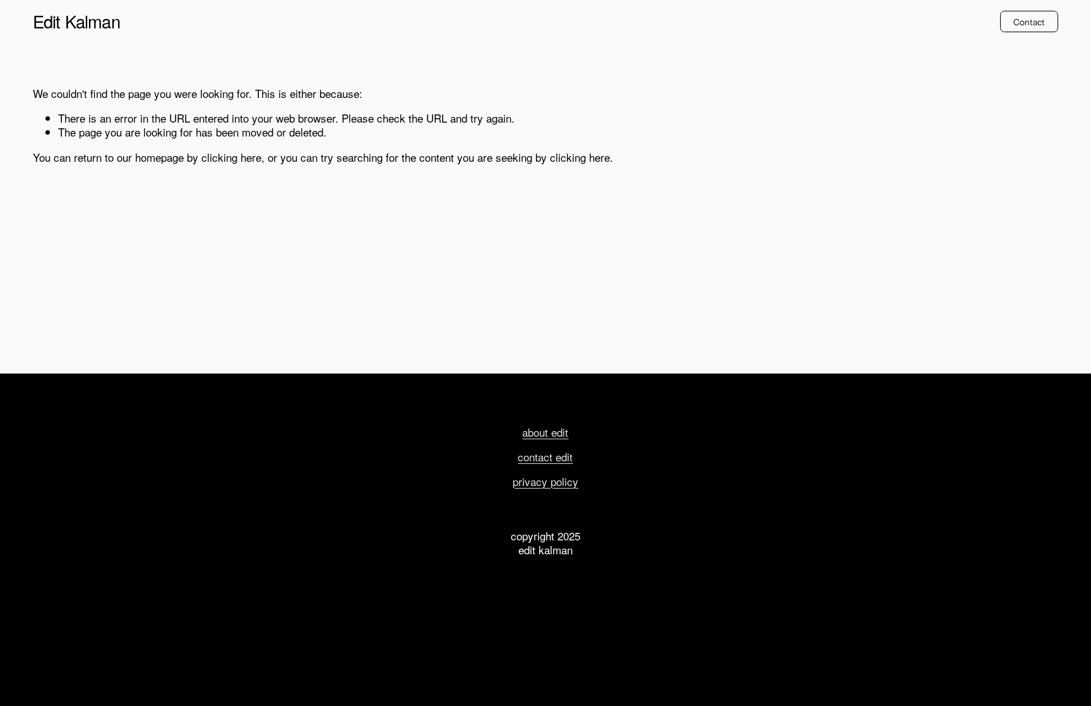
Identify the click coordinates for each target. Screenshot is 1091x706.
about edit (545, 432)
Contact (1029, 21)
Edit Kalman (76, 21)
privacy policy (545, 482)
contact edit (545, 457)
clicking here (231, 157)
